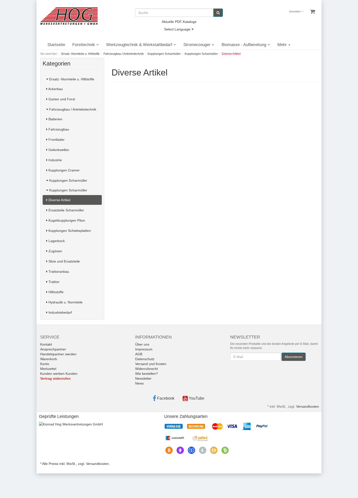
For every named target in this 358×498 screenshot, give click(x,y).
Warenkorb (48, 359)
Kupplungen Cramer (63, 170)
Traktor (53, 282)
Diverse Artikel (58, 200)
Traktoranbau (58, 271)
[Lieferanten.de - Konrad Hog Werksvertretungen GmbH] (71, 424)
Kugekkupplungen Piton (66, 220)
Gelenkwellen (58, 150)
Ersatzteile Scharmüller (65, 210)
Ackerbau (55, 89)
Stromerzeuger (197, 44)
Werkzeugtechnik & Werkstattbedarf (139, 44)
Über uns (142, 344)
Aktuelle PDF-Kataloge (179, 22)
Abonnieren (293, 357)
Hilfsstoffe (55, 292)
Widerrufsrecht (146, 369)
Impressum (143, 349)
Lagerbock (56, 241)
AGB (138, 354)
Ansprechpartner (53, 349)
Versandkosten (307, 406)
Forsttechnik (84, 44)
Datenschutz (144, 359)
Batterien (54, 119)
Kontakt (46, 344)
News (139, 383)
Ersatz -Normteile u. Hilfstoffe (71, 79)
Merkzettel (48, 369)
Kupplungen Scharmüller (67, 180)
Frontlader (56, 139)
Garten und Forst (61, 99)
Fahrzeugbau (58, 129)
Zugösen (54, 251)
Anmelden (295, 11)
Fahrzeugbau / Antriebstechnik (72, 109)
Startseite (56, 44)
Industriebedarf (59, 312)
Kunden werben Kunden (58, 374)
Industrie (54, 160)
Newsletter (143, 378)
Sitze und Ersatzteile (63, 261)
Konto (44, 364)
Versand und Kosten (150, 364)
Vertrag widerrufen (55, 378)
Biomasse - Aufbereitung (244, 44)
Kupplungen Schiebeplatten (69, 231)
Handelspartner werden (58, 354)
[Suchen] (218, 13)
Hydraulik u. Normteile (65, 302)
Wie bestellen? (146, 374)
